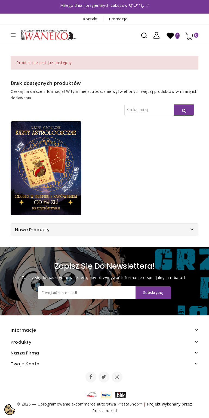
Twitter (104, 378)
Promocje (118, 18)
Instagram (118, 378)
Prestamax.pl (104, 410)
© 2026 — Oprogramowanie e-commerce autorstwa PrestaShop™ (80, 404)
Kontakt (90, 18)
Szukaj (184, 115)
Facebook (91, 378)
